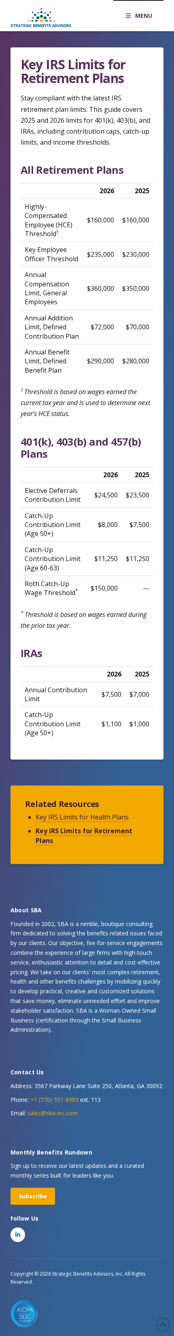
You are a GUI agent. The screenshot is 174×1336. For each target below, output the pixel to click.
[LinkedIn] (18, 1234)
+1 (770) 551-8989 (54, 1099)
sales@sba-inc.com (53, 1113)
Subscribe (33, 1196)
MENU (143, 15)
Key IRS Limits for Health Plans (82, 817)
